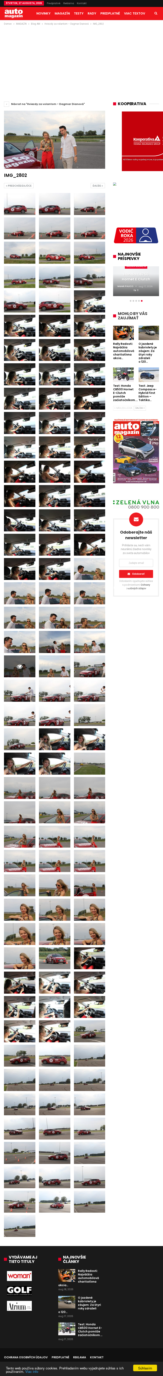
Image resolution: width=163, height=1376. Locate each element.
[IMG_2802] (19, 204)
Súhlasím (145, 1367)
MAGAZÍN (62, 13)
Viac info (31, 1371)
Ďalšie (97, 185)
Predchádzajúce (19, 185)
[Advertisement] (81, 56)
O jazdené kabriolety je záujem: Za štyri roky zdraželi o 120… (79, 1305)
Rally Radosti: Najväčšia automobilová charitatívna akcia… (78, 1278)
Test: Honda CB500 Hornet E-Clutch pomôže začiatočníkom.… (90, 1329)
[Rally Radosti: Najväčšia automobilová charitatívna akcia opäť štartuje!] (66, 1275)
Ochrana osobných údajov (26, 1357)
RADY (92, 13)
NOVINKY (43, 13)
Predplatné (53, 3)
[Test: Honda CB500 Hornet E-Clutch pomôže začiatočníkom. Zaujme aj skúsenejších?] (66, 1329)
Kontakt (82, 3)
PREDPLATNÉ (110, 13)
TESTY (78, 13)
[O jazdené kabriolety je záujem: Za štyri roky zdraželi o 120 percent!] (66, 1302)
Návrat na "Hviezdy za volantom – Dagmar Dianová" (48, 104)
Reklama (68, 3)
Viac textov (134, 13)
